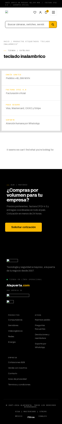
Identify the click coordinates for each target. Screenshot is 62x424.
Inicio (7, 41)
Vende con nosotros (17, 368)
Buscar (53, 24)
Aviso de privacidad (17, 379)
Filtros (31, 417)
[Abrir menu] (53, 12)
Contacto (12, 373)
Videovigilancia (15, 331)
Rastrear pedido (42, 320)
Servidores (13, 325)
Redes (11, 337)
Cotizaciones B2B (16, 362)
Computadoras (15, 320)
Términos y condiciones (19, 385)
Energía (11, 342)
